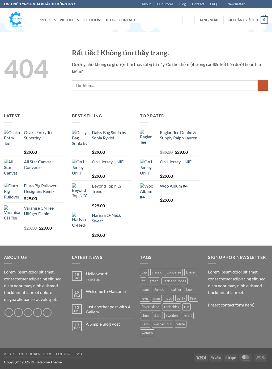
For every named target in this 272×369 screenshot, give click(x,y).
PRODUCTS (69, 20)
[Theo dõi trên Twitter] (260, 4)
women (147, 333)
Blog (182, 4)
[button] (234, 4)
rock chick (171, 307)
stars (157, 315)
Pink (193, 298)
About (146, 4)
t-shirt (187, 315)
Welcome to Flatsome (106, 291)
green (154, 281)
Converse (174, 272)
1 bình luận (97, 279)
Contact (198, 4)
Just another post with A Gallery (108, 309)
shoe (145, 315)
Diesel (191, 272)
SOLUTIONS (92, 20)
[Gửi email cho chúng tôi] (265, 4)
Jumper (160, 289)
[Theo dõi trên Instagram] (255, 4)
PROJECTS (47, 20)
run (186, 307)
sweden (172, 315)
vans (145, 324)
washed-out (163, 324)
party (181, 298)
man (156, 298)
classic (157, 272)
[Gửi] (263, 85)
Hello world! (97, 273)
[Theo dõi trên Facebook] (250, 4)
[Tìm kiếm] (188, 20)
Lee (189, 289)
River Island (150, 307)
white (180, 324)
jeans (146, 289)
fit (143, 281)
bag (144, 272)
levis (145, 298)
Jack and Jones (174, 281)
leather (176, 289)
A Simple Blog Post (103, 323)
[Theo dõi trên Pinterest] (47, 312)
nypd (168, 298)
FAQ (213, 4)
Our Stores (165, 4)
